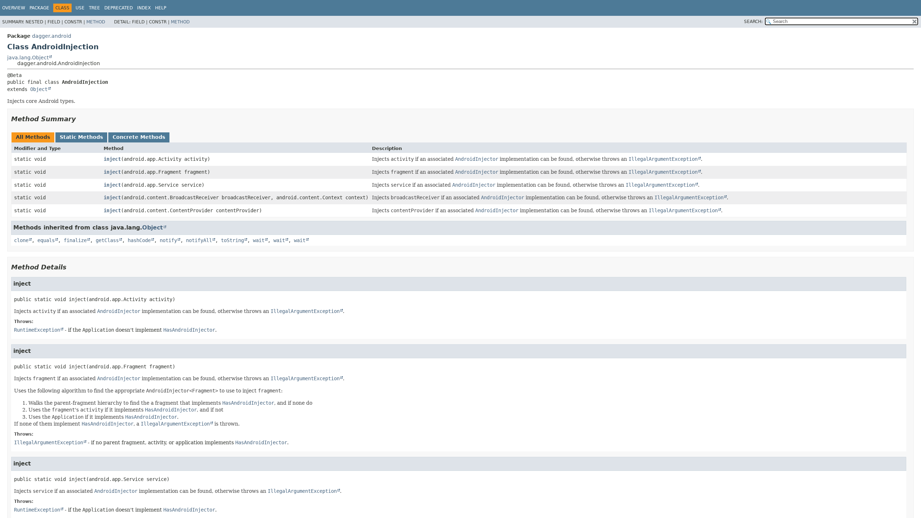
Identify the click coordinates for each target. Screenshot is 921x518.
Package (39, 7)
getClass (107, 240)
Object (38, 89)
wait (258, 240)
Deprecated (118, 7)
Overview (13, 7)
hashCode (139, 240)
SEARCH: (753, 21)
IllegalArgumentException (48, 442)
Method (95, 21)
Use (80, 7)
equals (46, 240)
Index (144, 7)
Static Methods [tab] (81, 137)
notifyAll (199, 240)
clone (21, 240)
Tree (94, 7)
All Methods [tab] (33, 137)
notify (168, 240)
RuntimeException (37, 330)
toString (232, 240)
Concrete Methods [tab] (139, 137)
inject (112, 159)
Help (160, 7)
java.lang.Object (28, 57)
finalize (75, 240)
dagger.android (51, 36)
